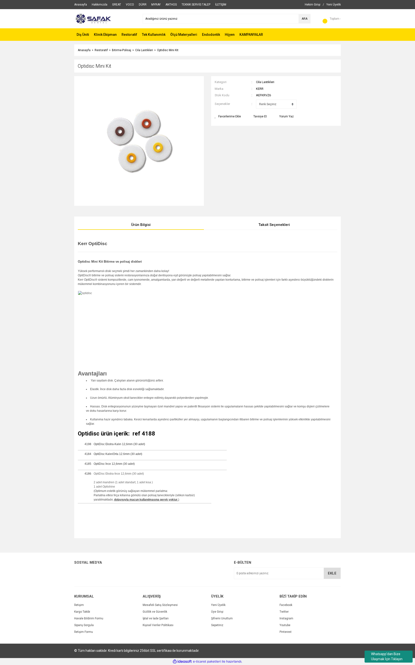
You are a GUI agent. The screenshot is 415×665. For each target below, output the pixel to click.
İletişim (79, 605)
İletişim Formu (83, 632)
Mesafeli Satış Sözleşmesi (160, 605)
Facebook (286, 605)
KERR (259, 89)
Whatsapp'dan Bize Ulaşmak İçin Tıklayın (387, 656)
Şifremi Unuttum (222, 618)
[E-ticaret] (207, 661)
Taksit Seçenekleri (274, 225)
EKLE (332, 573)
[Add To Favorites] (228, 116)
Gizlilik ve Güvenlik (155, 611)
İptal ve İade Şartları (156, 618)
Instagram (286, 618)
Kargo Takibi (82, 611)
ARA (304, 18)
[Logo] (92, 18)
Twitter (284, 611)
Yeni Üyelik (218, 605)
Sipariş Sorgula (84, 625)
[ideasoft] (182, 661)
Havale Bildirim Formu (88, 618)
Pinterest (286, 632)
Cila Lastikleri (265, 82)
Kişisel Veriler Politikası (158, 625)
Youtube (285, 625)
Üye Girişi (217, 611)
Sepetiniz (217, 625)
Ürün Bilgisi (141, 225)
